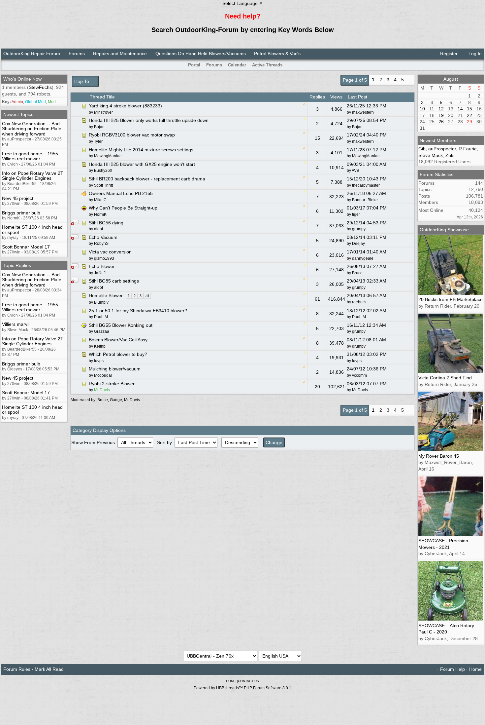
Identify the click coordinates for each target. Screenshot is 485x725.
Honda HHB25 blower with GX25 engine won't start (142, 164)
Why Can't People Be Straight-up (123, 207)
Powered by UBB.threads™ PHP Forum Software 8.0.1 (242, 688)
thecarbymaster (366, 185)
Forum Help (452, 669)
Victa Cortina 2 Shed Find (445, 377)
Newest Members (438, 140)
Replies (317, 96)
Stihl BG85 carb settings (114, 281)
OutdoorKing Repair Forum (31, 53)
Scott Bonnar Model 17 (26, 246)
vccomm (359, 375)
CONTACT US (248, 681)
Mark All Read (49, 669)
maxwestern (363, 112)
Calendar (237, 64)
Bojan (357, 127)
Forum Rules (16, 669)
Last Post (358, 96)
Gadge (116, 400)
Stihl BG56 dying (106, 222)
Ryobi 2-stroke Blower (112, 383)
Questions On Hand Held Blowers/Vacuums (200, 53)
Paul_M (359, 317)
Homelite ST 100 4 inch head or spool (32, 229)
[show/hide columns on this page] (479, 65)
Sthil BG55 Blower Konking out (120, 325)
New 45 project (17, 198)
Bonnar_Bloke (365, 200)
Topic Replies (17, 265)
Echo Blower (102, 266)
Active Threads (267, 64)
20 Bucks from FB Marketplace (450, 299)
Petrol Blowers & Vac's (277, 53)
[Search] (470, 65)
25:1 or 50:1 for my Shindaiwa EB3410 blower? (138, 310)
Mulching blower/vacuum (115, 368)
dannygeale (362, 258)
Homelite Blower (106, 295)
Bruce (357, 273)
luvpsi (357, 361)
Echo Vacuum (103, 237)
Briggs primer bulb (21, 212)
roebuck (359, 302)
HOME (231, 681)
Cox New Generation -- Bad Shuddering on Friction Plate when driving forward (31, 128)
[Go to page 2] (410, 80)
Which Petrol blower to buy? (118, 354)
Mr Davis (360, 390)
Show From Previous (93, 442)
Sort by (165, 442)
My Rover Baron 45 (438, 456)
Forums (77, 53)
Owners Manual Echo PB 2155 (121, 193)
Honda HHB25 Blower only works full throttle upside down (149, 120)
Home (475, 669)
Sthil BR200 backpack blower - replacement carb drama (147, 178)
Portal (194, 64)
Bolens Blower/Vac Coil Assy (118, 339)
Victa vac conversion (110, 251)
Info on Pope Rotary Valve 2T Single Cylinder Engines (32, 176)
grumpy (359, 229)
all (147, 296)
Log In (474, 53)
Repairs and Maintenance (120, 53)
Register (448, 53)
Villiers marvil (15, 324)
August (450, 79)
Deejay (358, 243)
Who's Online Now (22, 79)
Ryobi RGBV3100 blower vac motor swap (132, 134)
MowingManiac (365, 156)
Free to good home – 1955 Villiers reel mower (30, 156)
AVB (355, 170)
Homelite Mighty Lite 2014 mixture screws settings (141, 149)
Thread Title (102, 96)
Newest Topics (18, 114)
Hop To (82, 81)
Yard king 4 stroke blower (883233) (125, 105)
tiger (356, 214)
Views (336, 96)
